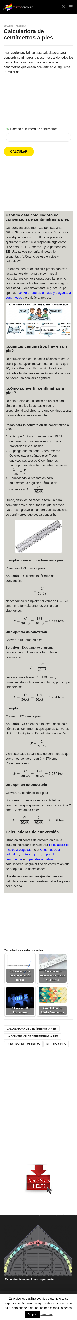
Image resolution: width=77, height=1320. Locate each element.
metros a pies (31, 854)
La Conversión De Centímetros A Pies (32, 1036)
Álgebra (21, 26)
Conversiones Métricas (23, 1044)
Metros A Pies (56, 1044)
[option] (38, 1254)
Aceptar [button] (32, 1314)
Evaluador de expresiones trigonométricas (32, 1279)
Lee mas (47, 1314)
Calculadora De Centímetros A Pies (32, 1028)
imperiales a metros (39, 859)
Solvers (8, 26)
